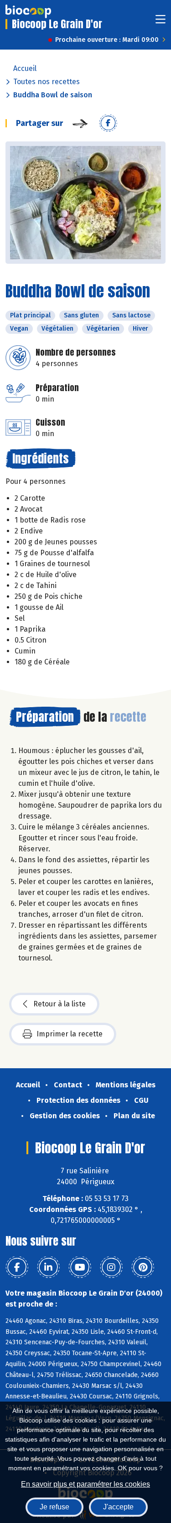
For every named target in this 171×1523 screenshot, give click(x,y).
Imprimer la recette (69, 1034)
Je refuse (54, 1507)
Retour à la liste (59, 1004)
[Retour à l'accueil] (28, 11)
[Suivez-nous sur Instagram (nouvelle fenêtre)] (111, 1267)
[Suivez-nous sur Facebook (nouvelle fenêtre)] (16, 1267)
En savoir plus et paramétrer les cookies (85, 1484)
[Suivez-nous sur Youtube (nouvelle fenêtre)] (79, 1267)
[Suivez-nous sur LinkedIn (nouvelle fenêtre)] (48, 1267)
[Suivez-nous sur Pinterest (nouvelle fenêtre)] (142, 1267)
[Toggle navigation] (160, 22)
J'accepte (118, 1507)
